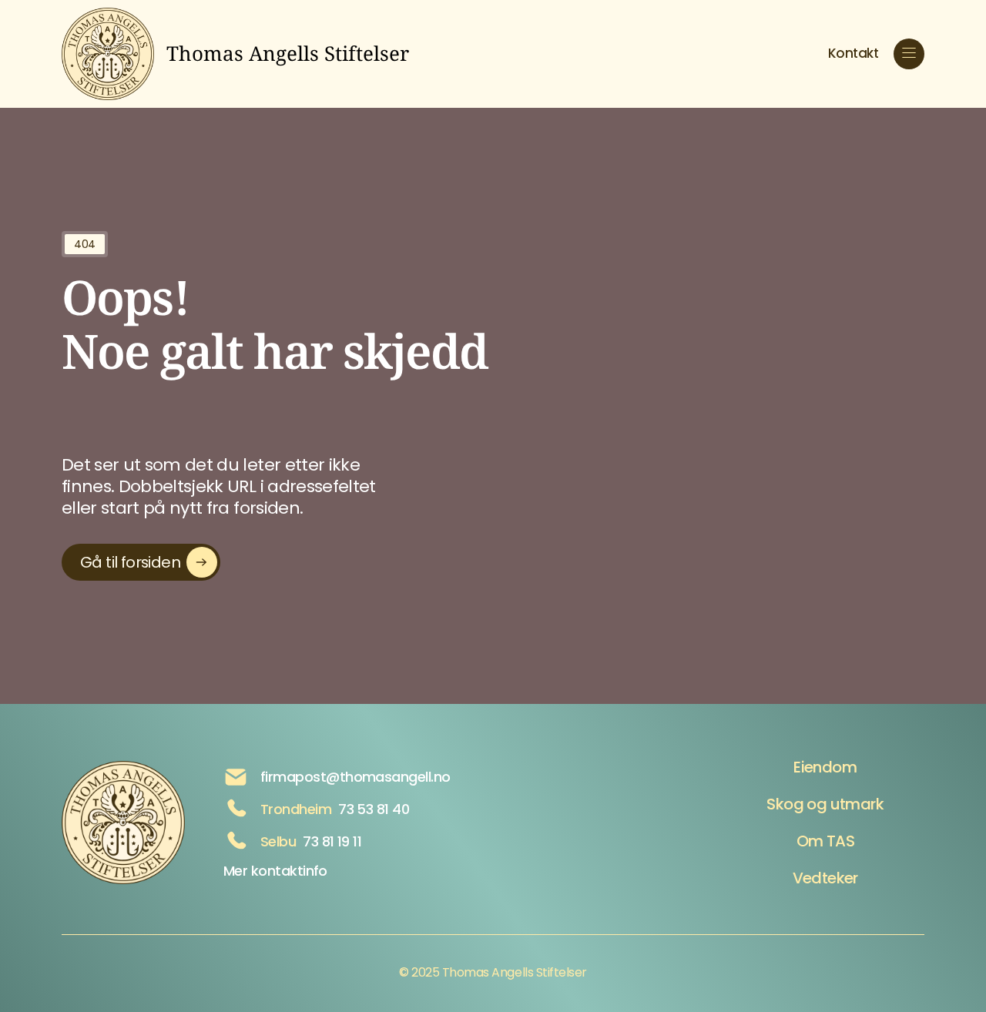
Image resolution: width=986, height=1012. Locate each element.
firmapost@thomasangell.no (355, 776)
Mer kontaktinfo (275, 870)
